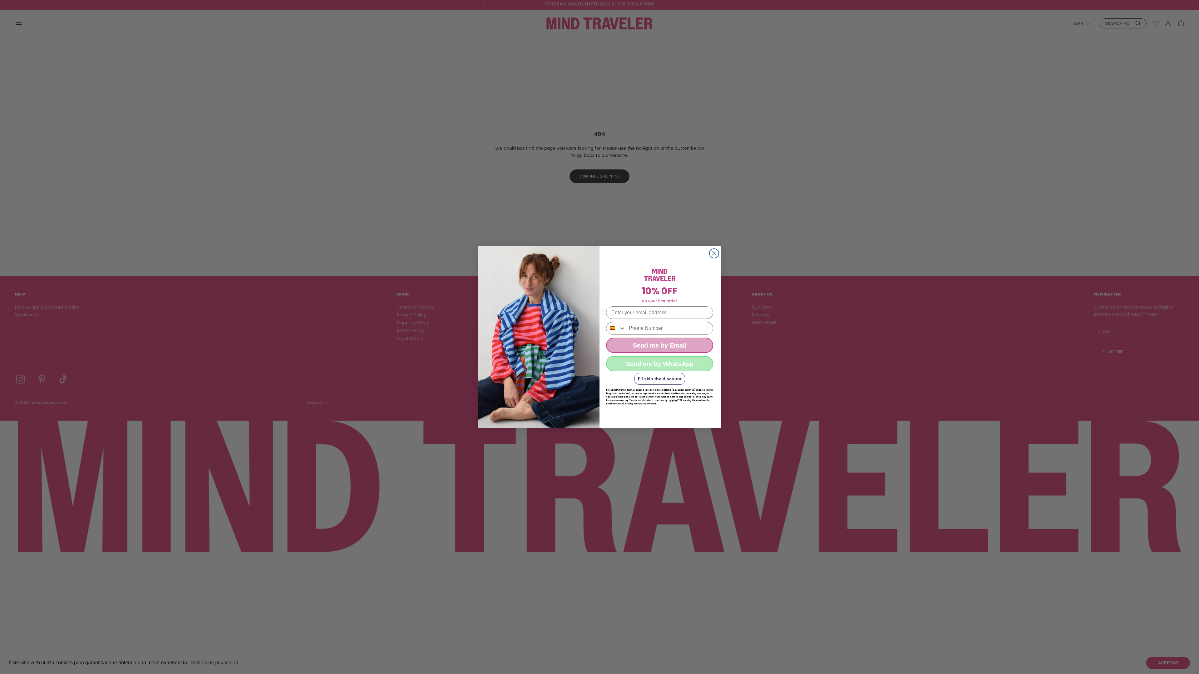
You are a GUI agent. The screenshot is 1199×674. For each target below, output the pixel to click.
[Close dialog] (714, 253)
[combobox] (616, 328)
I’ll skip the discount (660, 378)
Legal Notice (649, 404)
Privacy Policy (632, 404)
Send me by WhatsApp (659, 363)
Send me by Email (660, 345)
